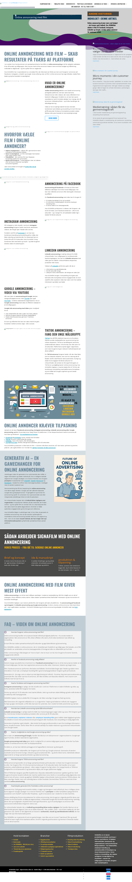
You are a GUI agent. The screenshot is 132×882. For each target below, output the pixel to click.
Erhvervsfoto (70, 4)
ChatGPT (27, 481)
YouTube (7, 301)
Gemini (33, 481)
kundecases (13, 717)
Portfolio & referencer (84, 4)
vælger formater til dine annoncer (44, 448)
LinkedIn (55, 266)
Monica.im (39, 481)
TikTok (47, 338)
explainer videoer (25, 717)
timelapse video (59, 4)
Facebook (9, 437)
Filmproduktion (45, 4)
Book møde (53, 118)
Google (27, 298)
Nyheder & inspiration (118, 4)
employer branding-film (45, 717)
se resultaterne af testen (29, 434)
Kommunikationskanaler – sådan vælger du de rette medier (112, 50)
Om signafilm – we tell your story (82, 7)
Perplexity (7, 483)
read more (96, 61)
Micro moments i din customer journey (110, 77)
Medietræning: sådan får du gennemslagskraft (109, 108)
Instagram (21, 233)
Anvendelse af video (100, 4)
